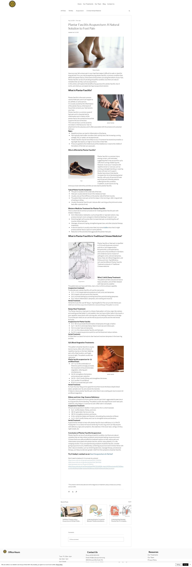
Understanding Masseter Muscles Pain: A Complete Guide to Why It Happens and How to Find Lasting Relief (119, 520)
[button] (129, 10)
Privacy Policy (152, 560)
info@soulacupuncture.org (97, 557)
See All (129, 501)
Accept (185, 564)
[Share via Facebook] (69, 491)
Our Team (151, 557)
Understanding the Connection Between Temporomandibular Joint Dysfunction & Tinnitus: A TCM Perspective (96, 520)
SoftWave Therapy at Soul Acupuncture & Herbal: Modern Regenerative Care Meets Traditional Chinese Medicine (72, 520)
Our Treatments (153, 555)
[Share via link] (76, 491)
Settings (178, 564)
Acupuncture (80, 10)
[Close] (190, 564)
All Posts (63, 10)
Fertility (71, 10)
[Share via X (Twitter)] (72, 491)
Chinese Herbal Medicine (94, 10)
